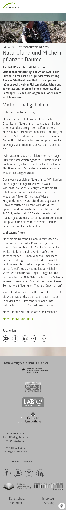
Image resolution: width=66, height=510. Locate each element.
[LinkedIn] (25, 338)
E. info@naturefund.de (15, 451)
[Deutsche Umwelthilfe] (33, 422)
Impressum (49, 498)
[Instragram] (29, 473)
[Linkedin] (40, 473)
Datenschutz (17, 498)
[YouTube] (18, 473)
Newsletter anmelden (23, 461)
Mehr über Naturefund (16, 319)
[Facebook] (15, 338)
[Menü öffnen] (60, 6)
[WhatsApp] (44, 338)
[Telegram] (34, 338)
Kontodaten (17, 503)
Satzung (49, 503)
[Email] (6, 338)
